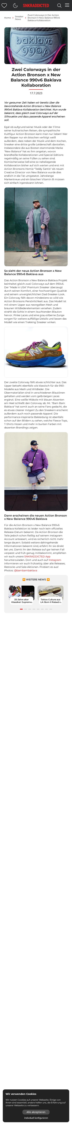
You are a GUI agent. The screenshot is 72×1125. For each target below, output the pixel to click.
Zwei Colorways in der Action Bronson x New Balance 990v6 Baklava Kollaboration (44, 18)
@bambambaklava (25, 570)
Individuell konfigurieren (36, 1118)
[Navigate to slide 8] (51, 609)
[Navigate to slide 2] (25, 609)
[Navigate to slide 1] (21, 609)
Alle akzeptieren (36, 1112)
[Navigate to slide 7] (46, 609)
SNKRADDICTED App (37, 556)
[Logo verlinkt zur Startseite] (36, 5)
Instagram (55, 560)
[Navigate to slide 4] (34, 609)
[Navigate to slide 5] (38, 609)
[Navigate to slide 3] (30, 609)
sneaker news (19, 17)
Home (7, 17)
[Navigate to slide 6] (42, 609)
